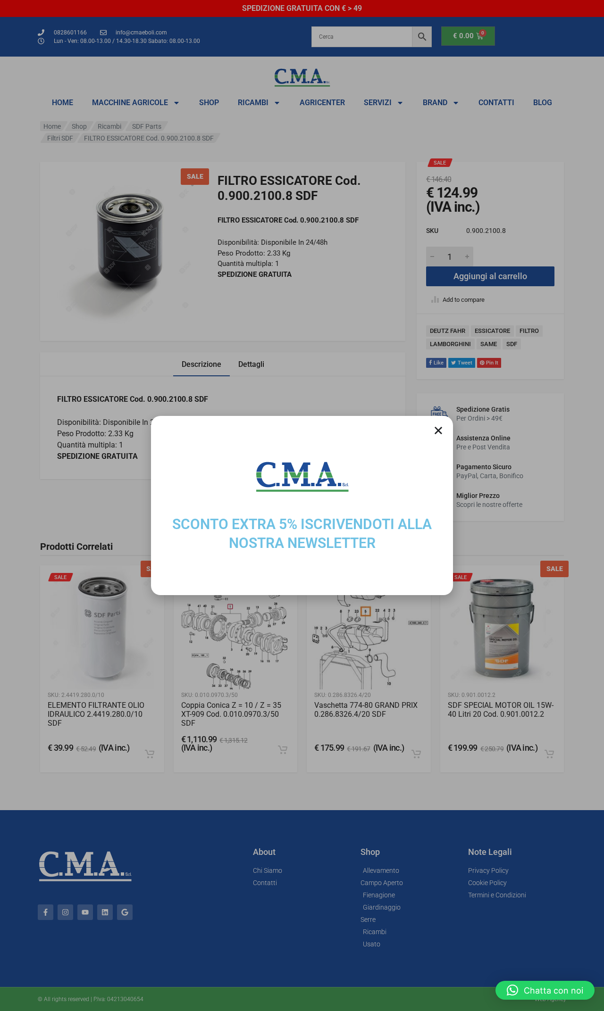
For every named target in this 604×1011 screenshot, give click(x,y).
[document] (302, 505)
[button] (545, 990)
